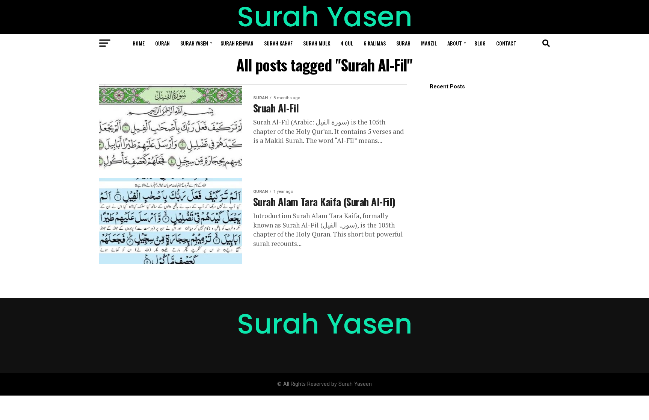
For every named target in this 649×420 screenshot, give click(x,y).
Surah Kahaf (278, 43)
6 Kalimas (375, 43)
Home (139, 43)
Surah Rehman (237, 43)
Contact (506, 43)
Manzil (429, 43)
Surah (403, 43)
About (454, 43)
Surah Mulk (316, 43)
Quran (162, 43)
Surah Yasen (194, 43)
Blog (480, 43)
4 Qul (347, 43)
